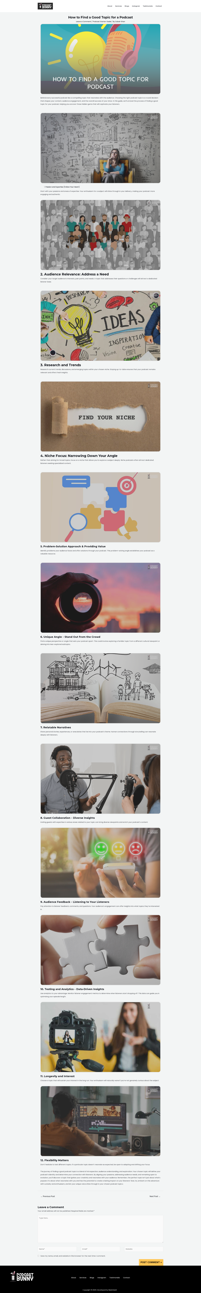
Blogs (127, 6)
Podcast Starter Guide (102, 21)
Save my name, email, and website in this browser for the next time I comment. (73, 1256)
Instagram (136, 6)
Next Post (155, 1196)
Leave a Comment (83, 21)
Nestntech (113, 1290)
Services (118, 6)
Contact (159, 6)
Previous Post (48, 1196)
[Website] (143, 1249)
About (109, 6)
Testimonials (148, 6)
